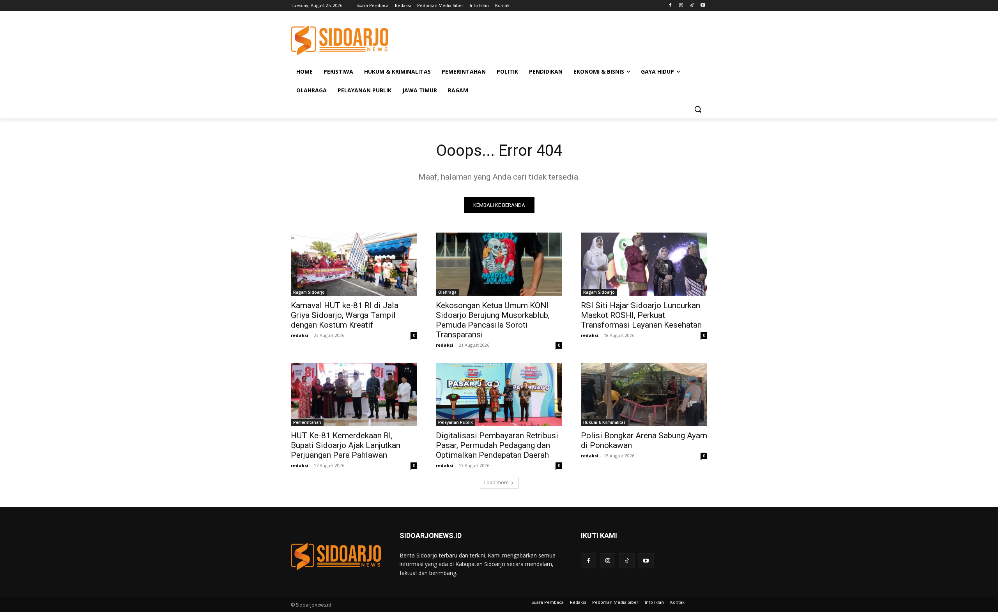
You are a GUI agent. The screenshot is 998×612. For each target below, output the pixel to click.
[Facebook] (670, 5)
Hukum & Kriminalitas (604, 422)
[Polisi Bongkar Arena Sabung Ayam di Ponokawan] (644, 394)
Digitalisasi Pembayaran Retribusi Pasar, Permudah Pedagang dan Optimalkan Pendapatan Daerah (497, 445)
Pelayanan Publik (455, 422)
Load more (496, 482)
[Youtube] (702, 5)
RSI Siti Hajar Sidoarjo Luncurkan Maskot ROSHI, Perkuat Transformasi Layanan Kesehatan (641, 315)
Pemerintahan (307, 422)
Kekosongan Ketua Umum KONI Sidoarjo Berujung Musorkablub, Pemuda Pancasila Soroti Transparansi (493, 320)
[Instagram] (681, 5)
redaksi (299, 335)
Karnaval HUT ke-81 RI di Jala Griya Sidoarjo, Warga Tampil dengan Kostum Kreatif (344, 315)
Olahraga (447, 292)
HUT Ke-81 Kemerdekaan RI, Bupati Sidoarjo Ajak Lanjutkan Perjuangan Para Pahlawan (345, 445)
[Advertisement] (557, 39)
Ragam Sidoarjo (309, 292)
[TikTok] (691, 5)
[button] (697, 109)
